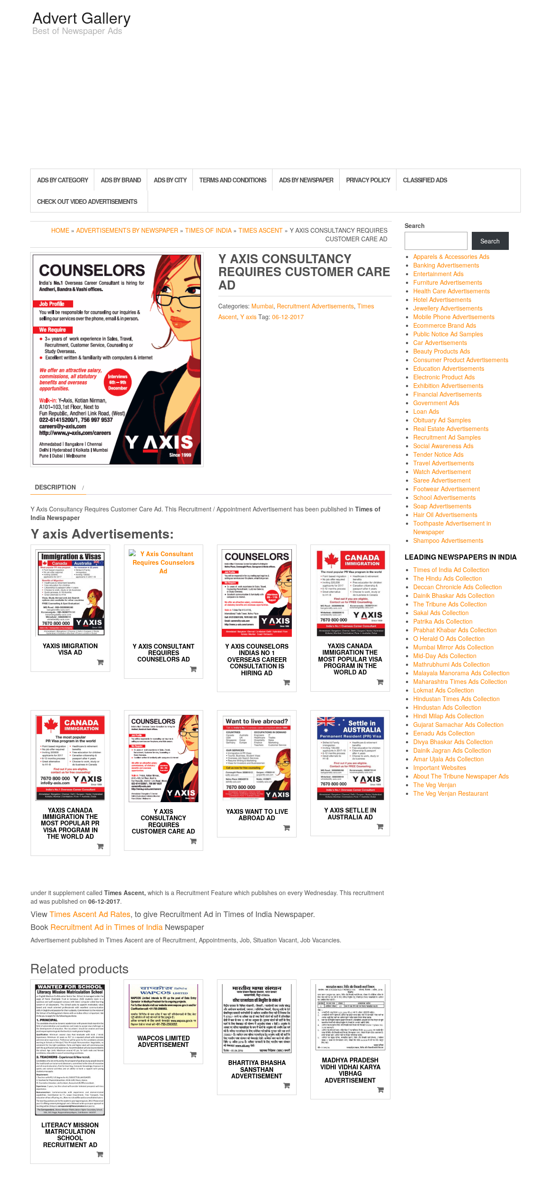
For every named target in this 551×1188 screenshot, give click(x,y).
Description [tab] (55, 487)
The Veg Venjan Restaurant (450, 793)
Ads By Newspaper (306, 179)
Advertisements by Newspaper (127, 230)
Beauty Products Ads (441, 351)
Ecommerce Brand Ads (444, 325)
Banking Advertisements (446, 265)
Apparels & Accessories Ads (451, 256)
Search (415, 225)
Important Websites (439, 767)
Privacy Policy (368, 179)
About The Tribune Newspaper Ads (461, 776)
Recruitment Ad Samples (447, 437)
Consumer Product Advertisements (460, 359)
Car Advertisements (440, 342)
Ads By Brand (121, 179)
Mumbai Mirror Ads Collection (453, 647)
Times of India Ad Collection (451, 569)
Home (60, 230)
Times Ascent (260, 230)
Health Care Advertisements (451, 290)
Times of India (208, 230)
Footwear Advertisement (446, 488)
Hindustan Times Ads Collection (456, 698)
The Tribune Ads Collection (450, 604)
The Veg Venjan (434, 784)
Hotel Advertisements (442, 299)
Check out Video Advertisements (87, 201)
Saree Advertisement (442, 480)
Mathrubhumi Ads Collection (451, 664)
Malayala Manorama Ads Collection (461, 672)
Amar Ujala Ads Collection (448, 758)
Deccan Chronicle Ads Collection (457, 586)
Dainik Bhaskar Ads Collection (454, 595)
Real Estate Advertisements (451, 428)
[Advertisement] (275, 104)
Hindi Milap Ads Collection (448, 715)
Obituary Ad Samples (442, 419)
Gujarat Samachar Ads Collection (458, 724)
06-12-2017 (288, 316)
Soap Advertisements (442, 506)
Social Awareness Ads (443, 445)
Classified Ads (425, 179)
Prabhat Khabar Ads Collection (455, 629)
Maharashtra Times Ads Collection (460, 681)
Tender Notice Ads (438, 454)
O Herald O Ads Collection (449, 638)
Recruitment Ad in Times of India (106, 926)
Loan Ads (426, 411)
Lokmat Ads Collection (443, 690)
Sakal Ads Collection (441, 612)
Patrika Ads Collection (443, 621)
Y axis (248, 316)
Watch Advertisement (442, 471)
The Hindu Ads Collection (447, 578)
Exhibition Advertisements (448, 385)
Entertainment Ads (438, 273)
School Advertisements (444, 497)
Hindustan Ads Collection (447, 707)
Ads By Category (62, 179)
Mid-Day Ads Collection (445, 655)
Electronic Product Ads (444, 376)
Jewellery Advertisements (448, 308)
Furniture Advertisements (447, 282)
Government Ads (436, 402)
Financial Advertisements (447, 394)
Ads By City (170, 179)
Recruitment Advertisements (315, 306)
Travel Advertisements (443, 463)
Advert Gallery (81, 17)
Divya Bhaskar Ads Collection (453, 741)
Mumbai (262, 306)
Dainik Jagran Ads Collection (452, 750)
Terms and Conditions (232, 179)
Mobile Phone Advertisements (454, 316)
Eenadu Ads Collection (444, 733)
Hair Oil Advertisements (445, 514)
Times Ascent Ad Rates (90, 913)
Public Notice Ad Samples (448, 333)
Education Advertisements (448, 368)
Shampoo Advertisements (448, 540)
